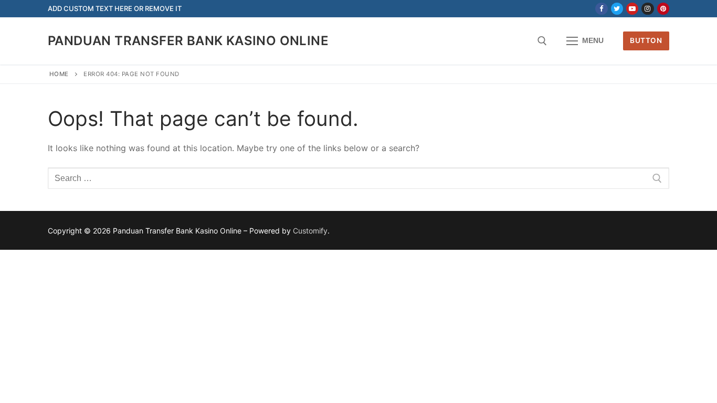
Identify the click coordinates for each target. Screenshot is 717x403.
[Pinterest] (663, 9)
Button (646, 40)
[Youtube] (632, 9)
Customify (310, 230)
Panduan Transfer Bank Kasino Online (188, 40)
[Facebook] (601, 9)
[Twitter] (617, 9)
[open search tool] (542, 41)
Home (59, 74)
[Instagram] (647, 9)
